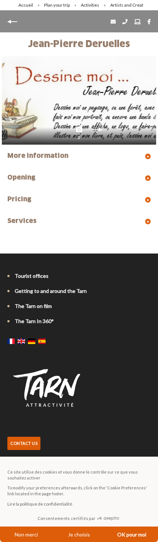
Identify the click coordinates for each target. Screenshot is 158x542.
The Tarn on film (33, 306)
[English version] (21, 341)
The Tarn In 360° (34, 321)
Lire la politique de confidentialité (39, 504)
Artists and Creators (130, 5)
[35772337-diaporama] (79, 100)
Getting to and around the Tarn (51, 291)
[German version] (31, 341)
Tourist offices (32, 276)
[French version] (11, 341)
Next (97, 131)
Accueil (25, 5)
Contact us (23, 443)
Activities (90, 5)
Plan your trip (57, 5)
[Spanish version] (42, 341)
